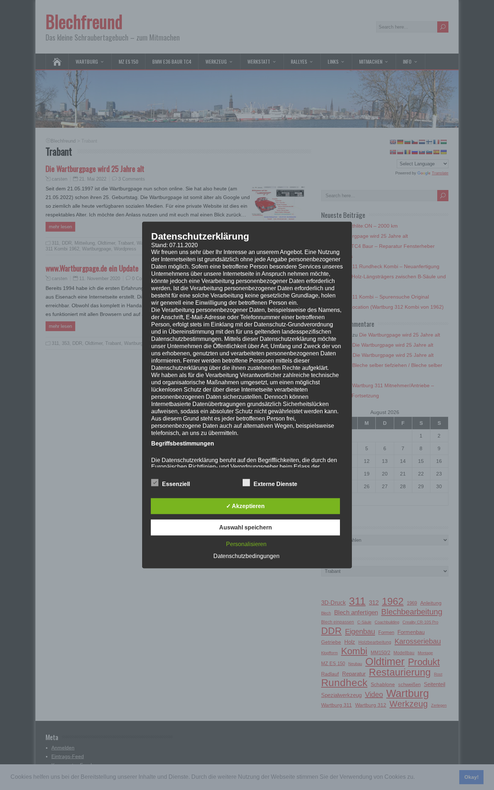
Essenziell (176, 484)
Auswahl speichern (245, 527)
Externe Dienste (275, 484)
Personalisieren (246, 544)
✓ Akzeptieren (245, 506)
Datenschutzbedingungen (246, 556)
